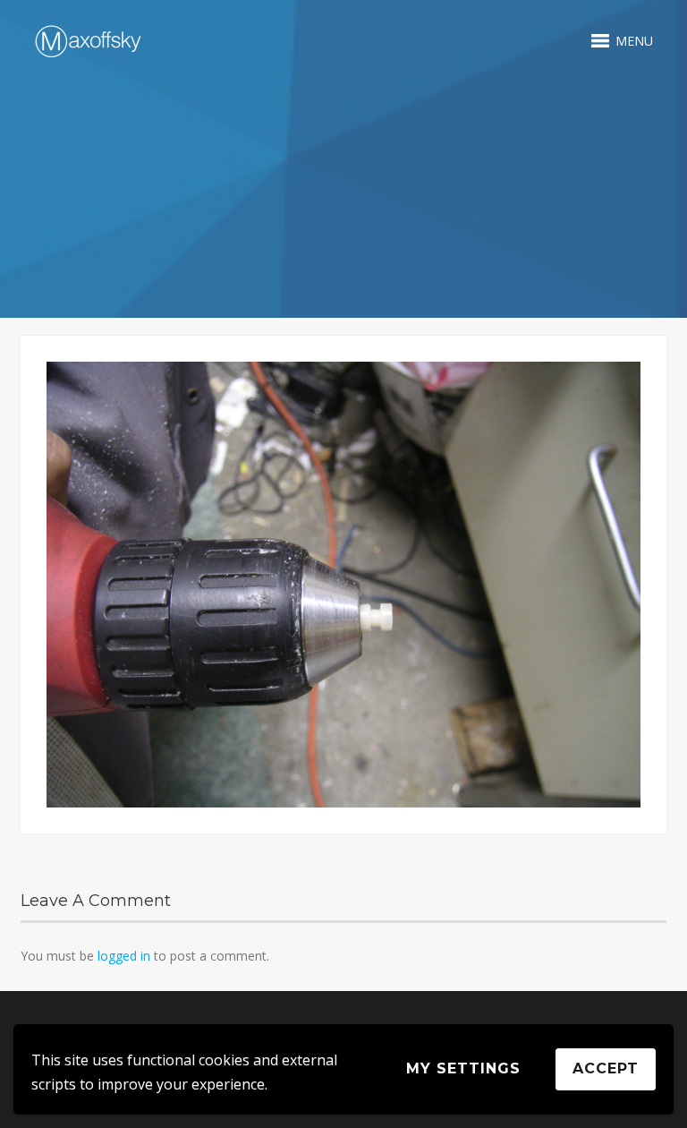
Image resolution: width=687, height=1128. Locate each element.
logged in (124, 955)
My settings (463, 1068)
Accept (605, 1068)
